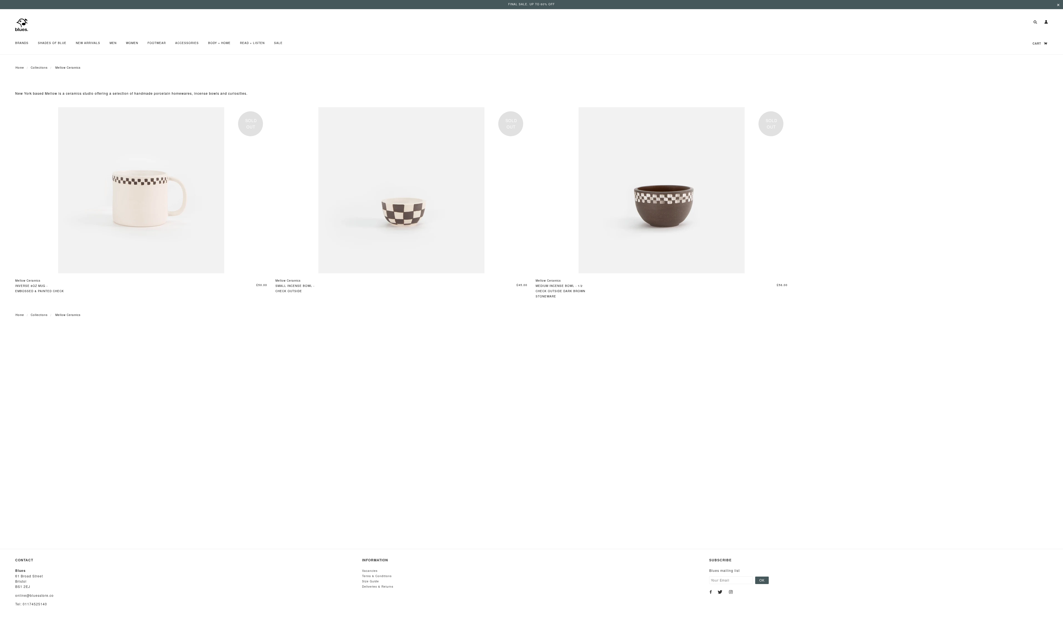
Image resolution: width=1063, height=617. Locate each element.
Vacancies (370, 571)
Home (20, 68)
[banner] (21, 24)
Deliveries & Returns (377, 586)
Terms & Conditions (377, 576)
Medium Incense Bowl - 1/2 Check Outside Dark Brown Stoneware (560, 291)
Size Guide (370, 581)
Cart (1037, 43)
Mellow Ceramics (27, 280)
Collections (39, 68)
